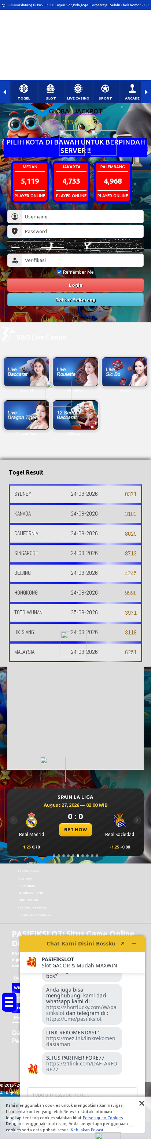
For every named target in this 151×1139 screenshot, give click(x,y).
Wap (89, 319)
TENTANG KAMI (28, 871)
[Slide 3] (63, 856)
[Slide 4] (68, 856)
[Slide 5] (73, 856)
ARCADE (132, 98)
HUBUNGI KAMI (29, 900)
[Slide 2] (59, 856)
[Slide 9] (92, 856)
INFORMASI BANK (30, 892)
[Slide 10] (97, 856)
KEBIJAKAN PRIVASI (32, 907)
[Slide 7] (82, 856)
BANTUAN (25, 878)
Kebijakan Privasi (87, 1130)
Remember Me (78, 272)
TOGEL (24, 98)
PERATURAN (27, 885)
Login (75, 285)
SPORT (105, 98)
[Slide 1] (54, 856)
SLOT (51, 98)
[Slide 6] (78, 856)
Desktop (66, 319)
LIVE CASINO (78, 98)
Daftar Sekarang (75, 300)
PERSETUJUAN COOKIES (34, 914)
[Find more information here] (82, 1034)
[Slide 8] (87, 856)
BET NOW (76, 829)
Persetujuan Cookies (103, 1118)
